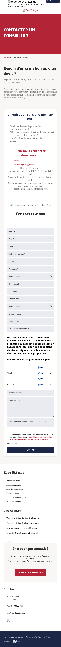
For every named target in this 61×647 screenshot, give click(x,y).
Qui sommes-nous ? (13, 481)
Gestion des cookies (13, 501)
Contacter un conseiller (14, 489)
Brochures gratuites (13, 485)
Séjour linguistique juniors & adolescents (23, 518)
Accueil (7, 57)
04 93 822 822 (29, 1)
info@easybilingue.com (24, 164)
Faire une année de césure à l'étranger (21, 528)
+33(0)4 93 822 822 (15, 606)
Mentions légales (12, 493)
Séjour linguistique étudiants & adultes (22, 523)
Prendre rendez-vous (30, 572)
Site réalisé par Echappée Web (41, 637)
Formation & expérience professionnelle (22, 533)
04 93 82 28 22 (20, 160)
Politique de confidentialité (16, 497)
